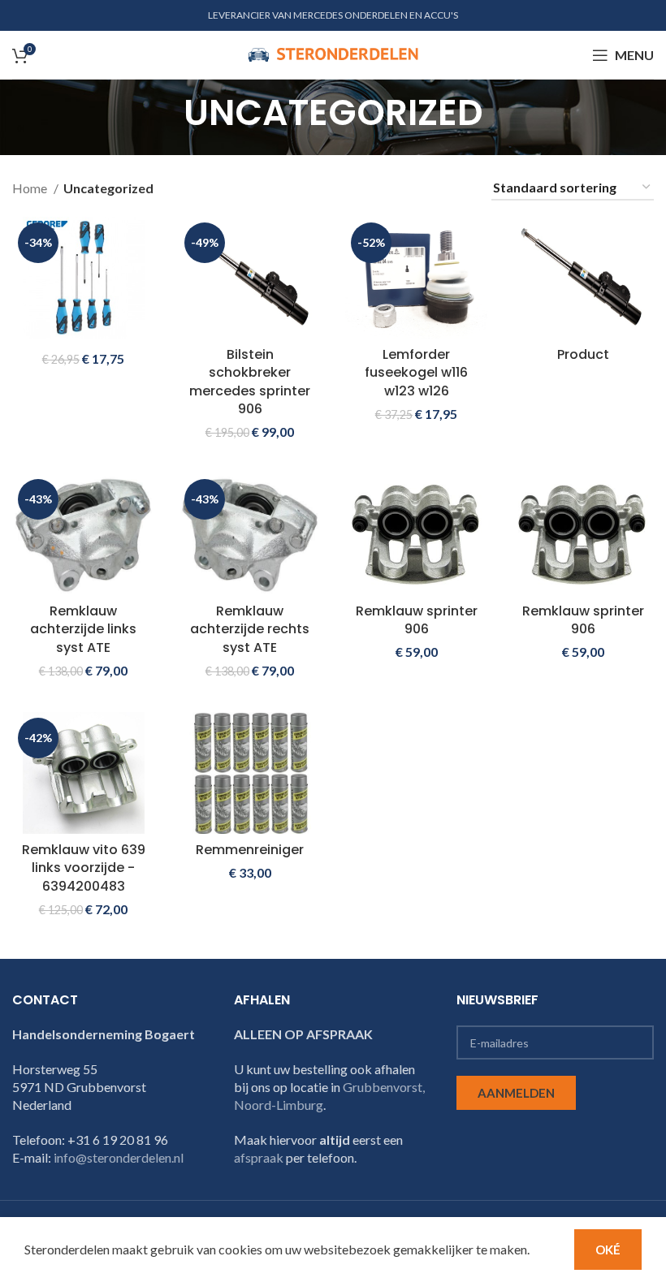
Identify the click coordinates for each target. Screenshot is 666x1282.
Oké (608, 1249)
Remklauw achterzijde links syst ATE (83, 629)
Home (31, 188)
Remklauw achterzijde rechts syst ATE (249, 629)
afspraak (258, 1157)
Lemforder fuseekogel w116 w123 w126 (416, 372)
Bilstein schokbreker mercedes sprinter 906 (249, 381)
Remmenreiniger (250, 849)
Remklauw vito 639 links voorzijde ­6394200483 (83, 868)
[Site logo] (333, 53)
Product (583, 354)
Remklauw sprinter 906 (417, 620)
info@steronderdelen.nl (119, 1157)
